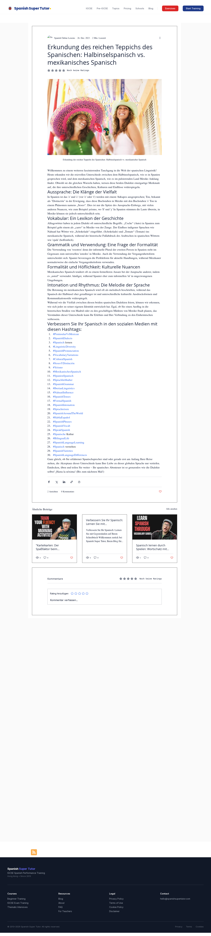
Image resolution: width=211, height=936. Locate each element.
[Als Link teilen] (71, 481)
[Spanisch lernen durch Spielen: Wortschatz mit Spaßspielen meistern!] (154, 527)
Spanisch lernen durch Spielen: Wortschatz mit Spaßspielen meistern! (151, 547)
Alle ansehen (171, 508)
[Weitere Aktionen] (160, 38)
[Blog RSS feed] (34, 852)
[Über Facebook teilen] (48, 481)
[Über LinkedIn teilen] (64, 481)
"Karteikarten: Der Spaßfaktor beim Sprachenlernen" (47, 547)
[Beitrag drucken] (79, 481)
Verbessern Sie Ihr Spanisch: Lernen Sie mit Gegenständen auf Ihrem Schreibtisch (104, 522)
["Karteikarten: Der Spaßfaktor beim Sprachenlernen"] (54, 527)
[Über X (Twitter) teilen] (56, 481)
